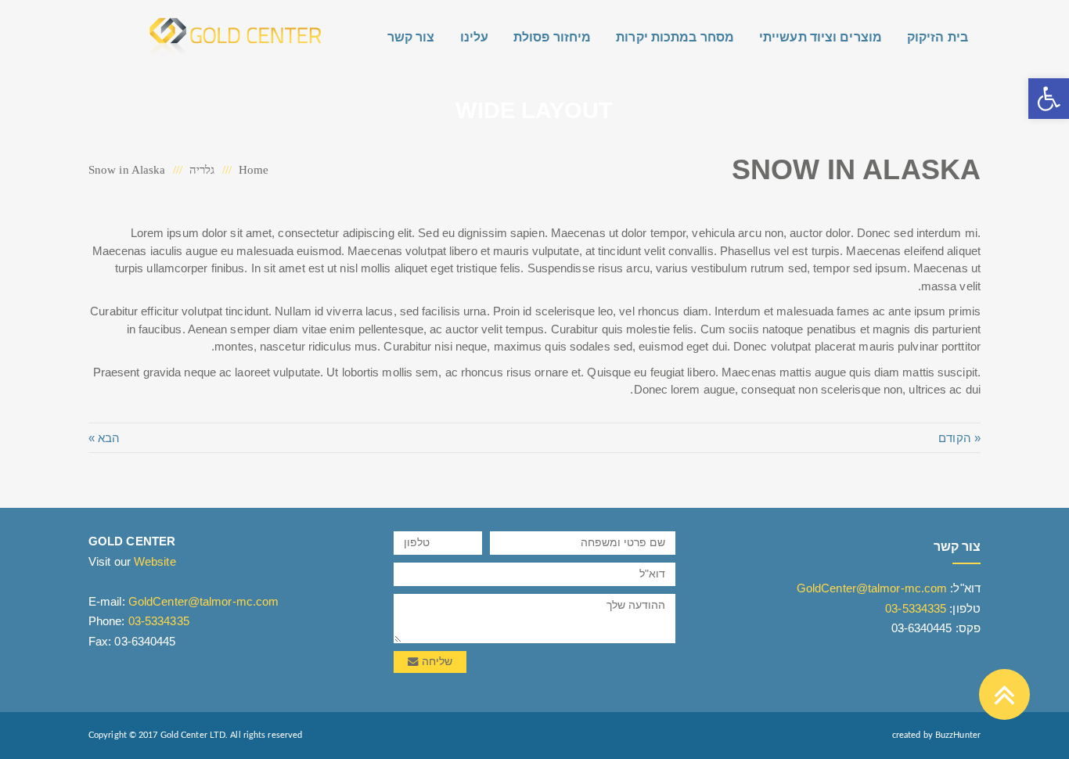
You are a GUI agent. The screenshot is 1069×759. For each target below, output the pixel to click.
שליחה (435, 661)
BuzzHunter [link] (958, 735)
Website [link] (155, 561)
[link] (1048, 98)
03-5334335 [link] (915, 608)
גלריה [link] (202, 170)
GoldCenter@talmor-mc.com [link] (872, 588)
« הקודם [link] (959, 437)
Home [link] (253, 170)
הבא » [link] (104, 437)
